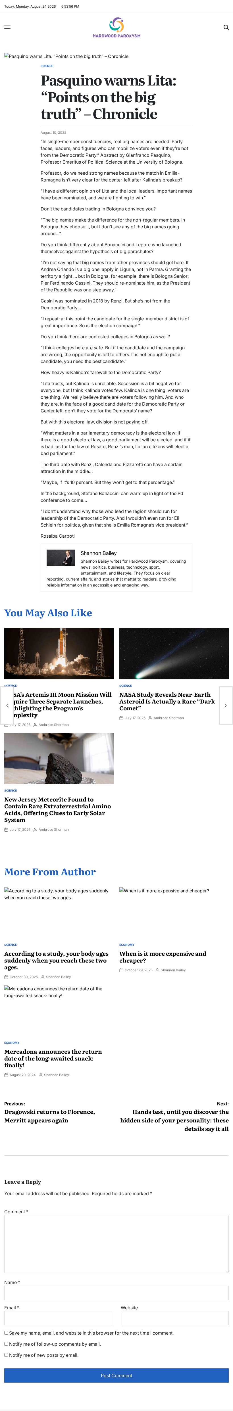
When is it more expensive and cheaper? (162, 956)
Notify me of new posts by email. (43, 1355)
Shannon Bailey (58, 977)
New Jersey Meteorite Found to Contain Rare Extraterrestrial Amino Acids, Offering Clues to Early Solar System (57, 809)
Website (129, 1307)
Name (12, 1282)
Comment (16, 1211)
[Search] (226, 27)
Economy (126, 944)
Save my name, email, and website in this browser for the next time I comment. (91, 1333)
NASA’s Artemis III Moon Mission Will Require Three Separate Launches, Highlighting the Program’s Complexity (58, 704)
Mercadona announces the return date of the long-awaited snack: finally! (53, 1058)
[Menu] (7, 27)
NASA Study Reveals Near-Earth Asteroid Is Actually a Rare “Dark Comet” (167, 701)
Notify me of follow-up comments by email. (55, 1344)
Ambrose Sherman (54, 725)
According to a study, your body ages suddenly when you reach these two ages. (56, 960)
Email (11, 1307)
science (47, 66)
